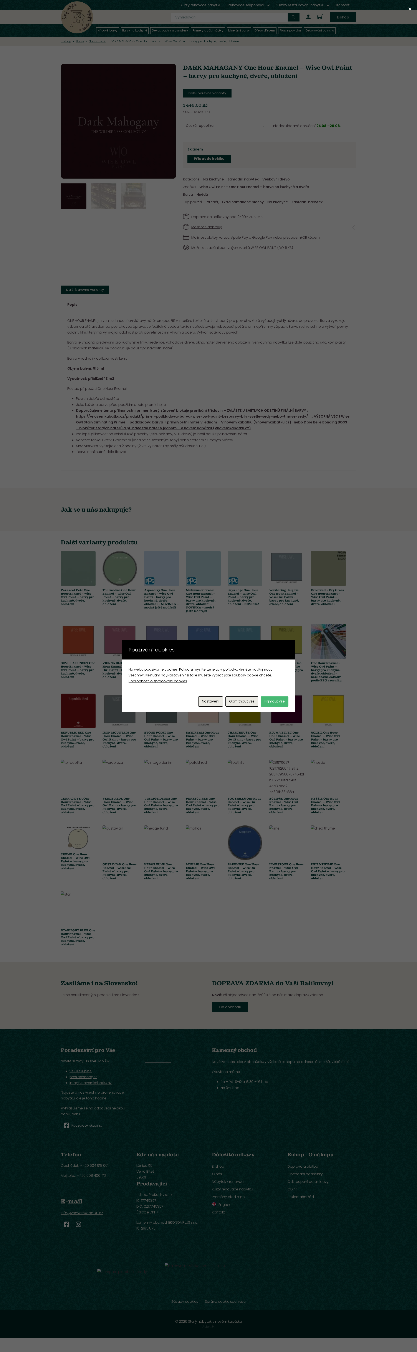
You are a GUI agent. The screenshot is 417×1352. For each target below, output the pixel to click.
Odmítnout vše (242, 701)
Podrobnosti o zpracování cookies (158, 681)
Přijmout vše (275, 701)
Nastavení (210, 701)
